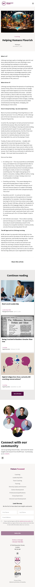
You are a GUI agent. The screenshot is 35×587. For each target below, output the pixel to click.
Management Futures (7, 311)
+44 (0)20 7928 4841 (17, 542)
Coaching (17, 37)
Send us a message (17, 540)
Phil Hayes (17, 45)
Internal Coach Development (17, 499)
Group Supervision (17, 496)
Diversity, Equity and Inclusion (17, 487)
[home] (7, 3)
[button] (33, 3)
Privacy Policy (17, 580)
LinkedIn (6, 454)
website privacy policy (25, 521)
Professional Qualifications (17, 493)
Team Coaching (17, 481)
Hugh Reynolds (6, 349)
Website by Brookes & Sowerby (17, 582)
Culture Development (17, 490)
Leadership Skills (6, 310)
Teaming (17, 484)
